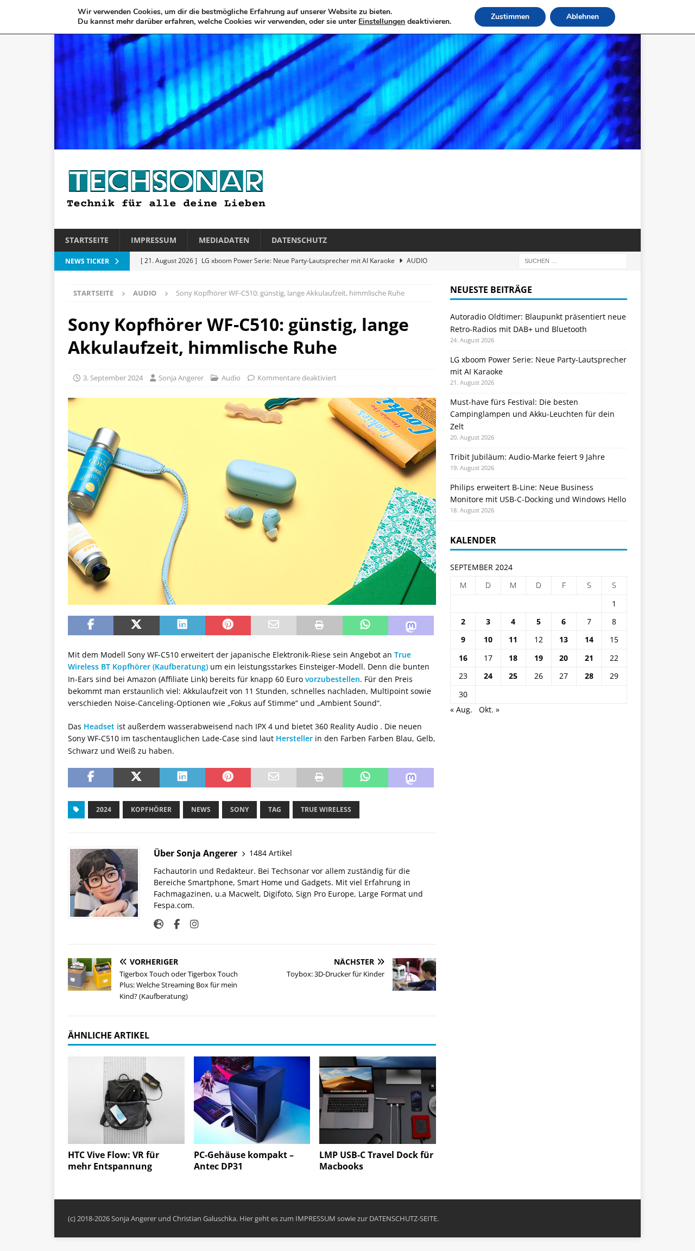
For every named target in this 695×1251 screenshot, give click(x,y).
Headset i (101, 726)
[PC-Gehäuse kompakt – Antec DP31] (252, 1100)
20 (563, 658)
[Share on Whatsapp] (365, 625)
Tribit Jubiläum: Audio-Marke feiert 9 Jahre (527, 457)
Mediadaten (224, 240)
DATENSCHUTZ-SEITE (403, 1218)
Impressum (153, 240)
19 (538, 658)
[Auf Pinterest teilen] (228, 625)
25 (513, 676)
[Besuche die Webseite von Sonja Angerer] (158, 924)
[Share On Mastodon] (411, 625)
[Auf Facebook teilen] (90, 625)
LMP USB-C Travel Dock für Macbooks (376, 1160)
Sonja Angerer (181, 378)
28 (589, 676)
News (201, 809)
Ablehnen (582, 16)
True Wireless (326, 809)
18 (513, 658)
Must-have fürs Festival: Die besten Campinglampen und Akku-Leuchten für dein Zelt (532, 414)
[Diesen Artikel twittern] (136, 625)
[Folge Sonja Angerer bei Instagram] (190, 924)
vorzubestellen (332, 679)
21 (589, 658)
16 (463, 658)
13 (563, 639)
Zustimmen (510, 16)
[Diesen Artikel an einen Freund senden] (273, 625)
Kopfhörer (151, 809)
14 (589, 639)
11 (513, 639)
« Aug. (461, 709)
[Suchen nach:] (573, 260)
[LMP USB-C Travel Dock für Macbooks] (377, 1100)
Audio (231, 378)
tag (274, 809)
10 (488, 639)
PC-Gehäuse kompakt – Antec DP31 (244, 1160)
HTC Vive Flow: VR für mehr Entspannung (113, 1160)
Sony (239, 809)
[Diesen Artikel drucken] (319, 625)
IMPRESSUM (315, 1218)
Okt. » (489, 709)
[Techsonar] (347, 143)
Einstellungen (381, 22)
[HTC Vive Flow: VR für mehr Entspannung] (126, 1100)
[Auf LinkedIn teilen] (182, 625)
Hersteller (294, 738)
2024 (103, 809)
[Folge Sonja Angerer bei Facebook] (173, 924)
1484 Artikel (270, 853)
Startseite (87, 240)
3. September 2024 (113, 378)
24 (488, 676)
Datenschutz (299, 240)
